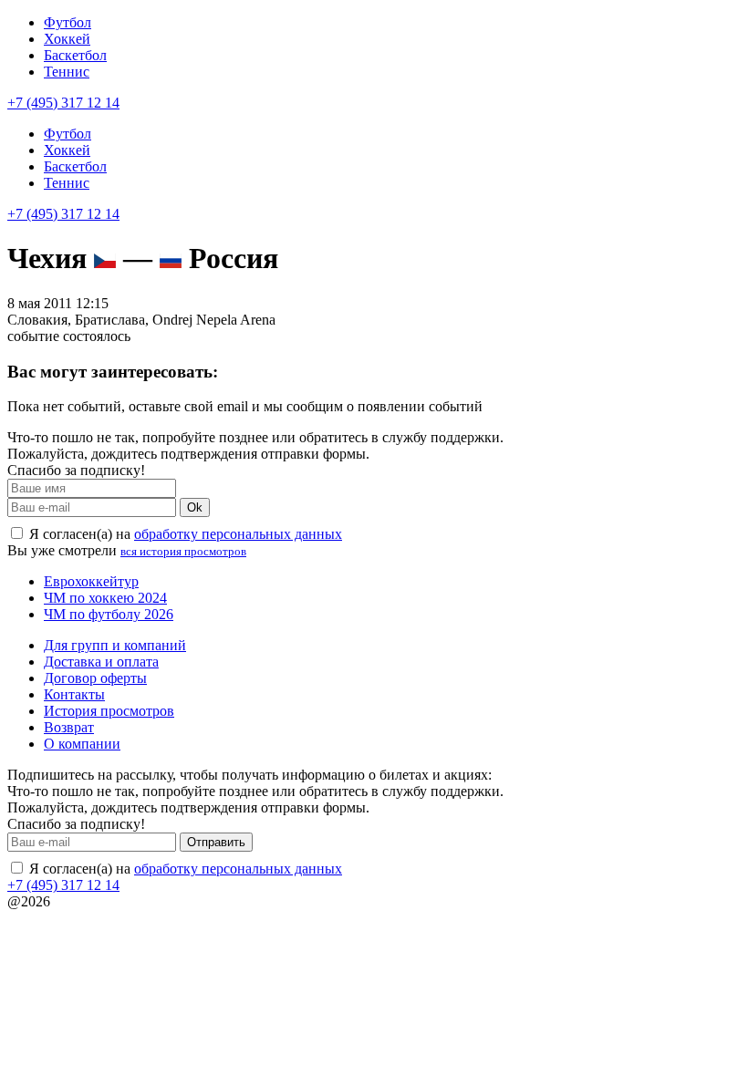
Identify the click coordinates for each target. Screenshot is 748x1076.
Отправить (216, 842)
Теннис (66, 71)
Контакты (74, 694)
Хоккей (67, 39)
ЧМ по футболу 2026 (108, 614)
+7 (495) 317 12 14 (63, 102)
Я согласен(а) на (184, 534)
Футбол (67, 22)
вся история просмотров (183, 551)
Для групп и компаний (115, 645)
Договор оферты (95, 678)
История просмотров (109, 711)
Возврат (69, 727)
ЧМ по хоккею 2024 (105, 597)
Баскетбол (75, 55)
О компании (82, 743)
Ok (195, 507)
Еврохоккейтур (91, 581)
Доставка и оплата (101, 661)
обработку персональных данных (238, 534)
